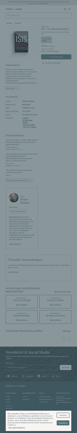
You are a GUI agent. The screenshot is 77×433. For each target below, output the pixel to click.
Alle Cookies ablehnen (16, 427)
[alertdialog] (38, 421)
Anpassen (63, 415)
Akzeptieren (63, 423)
